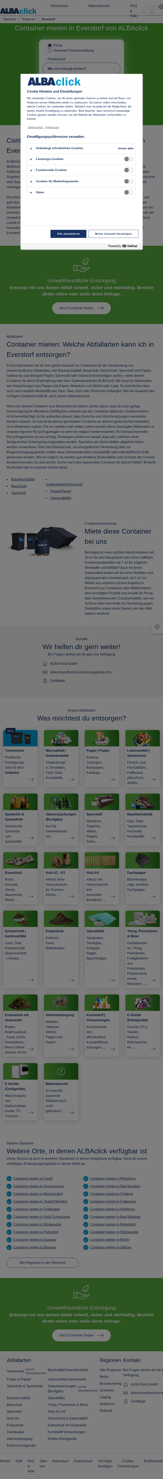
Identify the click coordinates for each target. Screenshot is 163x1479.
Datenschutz (36, 127)
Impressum (52, 127)
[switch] (129, 159)
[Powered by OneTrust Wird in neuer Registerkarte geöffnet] (124, 247)
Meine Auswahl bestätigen (113, 233)
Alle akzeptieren (68, 233)
